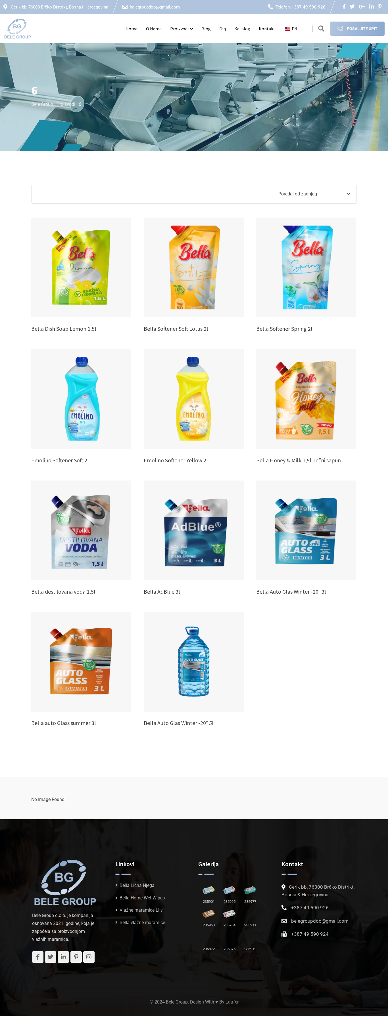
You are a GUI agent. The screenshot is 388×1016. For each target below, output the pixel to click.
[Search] (321, 28)
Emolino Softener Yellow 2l (176, 460)
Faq (222, 28)
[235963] (209, 913)
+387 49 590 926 (309, 7)
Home (131, 28)
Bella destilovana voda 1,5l (63, 591)
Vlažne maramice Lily (141, 910)
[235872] (209, 936)
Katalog (242, 28)
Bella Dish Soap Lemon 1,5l (63, 328)
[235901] (209, 889)
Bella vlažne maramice (142, 922)
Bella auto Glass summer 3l (63, 722)
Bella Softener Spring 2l (284, 328)
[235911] (250, 913)
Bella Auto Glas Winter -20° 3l (291, 591)
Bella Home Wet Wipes (142, 898)
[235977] (250, 889)
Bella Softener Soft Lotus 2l (176, 328)
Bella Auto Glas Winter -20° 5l (179, 722)
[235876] (229, 936)
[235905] (229, 889)
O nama (154, 28)
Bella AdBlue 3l (162, 591)
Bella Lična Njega (137, 885)
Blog (206, 28)
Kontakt (267, 28)
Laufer (232, 1002)
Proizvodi (179, 28)
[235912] (250, 936)
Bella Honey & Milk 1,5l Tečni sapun (298, 460)
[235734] (229, 913)
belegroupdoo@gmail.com (155, 7)
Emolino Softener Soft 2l (60, 460)
